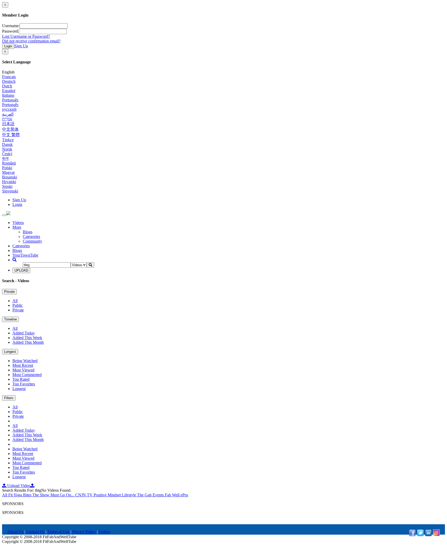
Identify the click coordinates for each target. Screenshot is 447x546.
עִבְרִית (7, 119)
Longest (10, 352)
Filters (8, 398)
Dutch (7, 86)
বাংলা (5, 158)
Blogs (27, 232)
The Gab (145, 495)
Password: (10, 31)
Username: (11, 26)
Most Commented (27, 374)
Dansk (7, 144)
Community (32, 241)
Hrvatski (9, 181)
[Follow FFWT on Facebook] (412, 535)
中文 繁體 (11, 134)
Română (9, 163)
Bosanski (9, 177)
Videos (18, 222)
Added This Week (27, 337)
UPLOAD (21, 270)
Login (8, 46)
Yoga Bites (22, 495)
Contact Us (35, 531)
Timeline (10, 319)
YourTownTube (25, 255)
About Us (15, 531)
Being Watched (25, 360)
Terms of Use (58, 531)
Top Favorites (23, 384)
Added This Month (28, 342)
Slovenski (10, 191)
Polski (7, 168)
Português (10, 100)
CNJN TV (84, 495)
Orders (104, 531)
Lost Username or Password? (26, 36)
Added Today (23, 333)
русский (9, 109)
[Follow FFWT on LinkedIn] (428, 535)
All (15, 300)
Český (7, 154)
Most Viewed (23, 370)
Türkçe (8, 140)
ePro (184, 495)
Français (9, 76)
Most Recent (22, 365)
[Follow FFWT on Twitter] (420, 535)
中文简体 (10, 129)
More (16, 227)
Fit (10, 495)
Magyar (8, 172)
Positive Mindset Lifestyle (115, 495)
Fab (168, 495)
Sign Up (21, 46)
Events (159, 495)
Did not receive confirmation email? (31, 41)
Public (17, 305)
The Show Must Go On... (53, 495)
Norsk (7, 149)
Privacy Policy (84, 531)
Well (176, 495)
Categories (31, 236)
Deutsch (9, 81)
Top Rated (20, 379)
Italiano (8, 95)
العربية (7, 114)
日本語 (8, 124)
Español (8, 90)
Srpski (7, 186)
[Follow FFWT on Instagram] (436, 535)
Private (9, 292)
